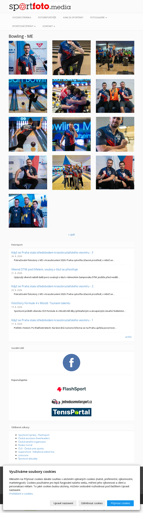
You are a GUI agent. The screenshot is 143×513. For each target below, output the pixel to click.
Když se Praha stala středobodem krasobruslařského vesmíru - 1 (52, 320)
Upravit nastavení (63, 503)
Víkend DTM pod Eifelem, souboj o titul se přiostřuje (44, 269)
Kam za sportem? (73, 17)
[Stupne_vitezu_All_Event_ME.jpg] (28, 210)
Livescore (23, 455)
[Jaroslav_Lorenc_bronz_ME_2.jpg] (71, 57)
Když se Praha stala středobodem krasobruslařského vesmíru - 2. (52, 286)
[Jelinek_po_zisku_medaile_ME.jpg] (71, 96)
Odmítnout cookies (92, 503)
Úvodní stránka (21, 17)
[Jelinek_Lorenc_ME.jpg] (115, 172)
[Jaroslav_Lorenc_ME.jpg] (115, 57)
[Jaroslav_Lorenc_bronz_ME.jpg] (28, 57)
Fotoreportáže (47, 17)
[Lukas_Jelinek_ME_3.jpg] (115, 134)
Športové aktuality (27, 458)
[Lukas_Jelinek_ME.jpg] (28, 96)
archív (128, 336)
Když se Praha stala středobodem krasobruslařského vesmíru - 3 (52, 252)
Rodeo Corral (25, 445)
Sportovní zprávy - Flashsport (33, 434)
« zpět (71, 234)
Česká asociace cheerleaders (34, 438)
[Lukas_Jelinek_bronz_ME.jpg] (28, 172)
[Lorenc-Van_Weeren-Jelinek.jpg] (115, 96)
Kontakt (48, 26)
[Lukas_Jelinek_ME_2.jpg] (71, 134)
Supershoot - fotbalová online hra (36, 451)
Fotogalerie (97, 17)
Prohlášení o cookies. (21, 493)
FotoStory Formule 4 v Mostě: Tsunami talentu (40, 303)
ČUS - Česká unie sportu (31, 448)
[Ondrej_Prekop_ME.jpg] (28, 134)
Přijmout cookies (120, 503)
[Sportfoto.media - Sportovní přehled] (22, 6)
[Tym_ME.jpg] (71, 172)
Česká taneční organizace (32, 441)
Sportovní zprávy (23, 26)
